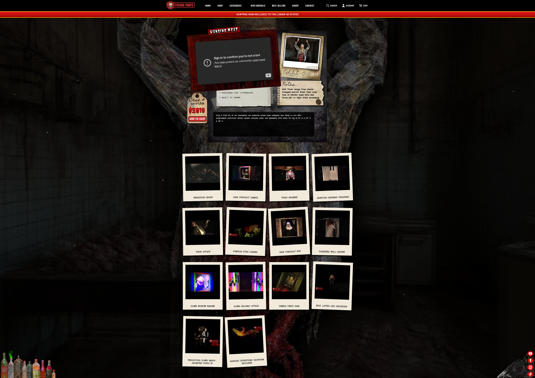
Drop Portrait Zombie (245, 197)
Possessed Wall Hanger (332, 251)
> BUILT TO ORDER (229, 97)
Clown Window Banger (203, 306)
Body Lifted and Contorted (331, 306)
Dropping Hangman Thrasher (333, 197)
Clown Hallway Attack (246, 306)
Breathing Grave (203, 197)
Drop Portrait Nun (290, 251)
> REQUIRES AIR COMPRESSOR (236, 92)
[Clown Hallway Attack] (246, 283)
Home (208, 5)
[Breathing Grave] (202, 175)
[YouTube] (530, 354)
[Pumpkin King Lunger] (246, 229)
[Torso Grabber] (289, 175)
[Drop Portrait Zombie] (246, 175)
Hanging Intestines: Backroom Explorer (247, 361)
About (295, 5)
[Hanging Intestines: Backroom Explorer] (245, 337)
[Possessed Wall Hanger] (332, 229)
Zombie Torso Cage (289, 306)
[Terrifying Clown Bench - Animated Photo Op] (203, 338)
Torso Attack (203, 252)
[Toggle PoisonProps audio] (517, 366)
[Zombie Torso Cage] (289, 283)
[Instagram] (530, 367)
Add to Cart (197, 119)
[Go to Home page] (180, 5)
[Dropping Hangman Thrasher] (332, 174)
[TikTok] (530, 374)
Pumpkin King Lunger (245, 251)
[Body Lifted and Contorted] (332, 283)
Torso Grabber (289, 197)
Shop (220, 5)
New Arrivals (258, 5)
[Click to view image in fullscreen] (302, 54)
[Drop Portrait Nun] (289, 229)
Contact (309, 5)
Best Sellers (279, 5)
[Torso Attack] (202, 229)
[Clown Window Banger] (202, 283)
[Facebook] (530, 360)
